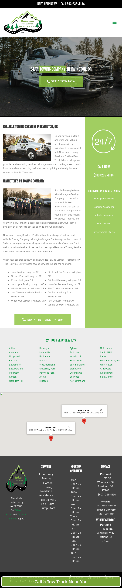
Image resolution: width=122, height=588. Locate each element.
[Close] (69, 427)
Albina (12, 348)
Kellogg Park (106, 372)
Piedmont (14, 372)
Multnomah (106, 348)
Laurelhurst (15, 364)
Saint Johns (106, 376)
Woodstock (75, 356)
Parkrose (74, 352)
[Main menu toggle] (114, 22)
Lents (103, 356)
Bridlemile (44, 356)
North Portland (77, 380)
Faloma (43, 360)
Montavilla (44, 352)
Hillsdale (43, 380)
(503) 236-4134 (104, 175)
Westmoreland (47, 364)
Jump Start (48, 508)
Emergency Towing (104, 198)
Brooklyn (44, 348)
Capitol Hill (106, 352)
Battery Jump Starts (104, 231)
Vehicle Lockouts (104, 214)
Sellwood (74, 376)
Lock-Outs (47, 503)
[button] (51, 439)
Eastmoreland (77, 364)
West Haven (106, 364)
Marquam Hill (16, 380)
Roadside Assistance (103, 206)
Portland (13, 360)
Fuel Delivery (103, 223)
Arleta (42, 376)
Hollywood (14, 356)
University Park (47, 368)
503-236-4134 (76, 4)
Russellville (75, 360)
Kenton (13, 376)
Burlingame (76, 372)
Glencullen (75, 368)
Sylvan (73, 348)
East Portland (16, 368)
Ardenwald (105, 368)
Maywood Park (46, 372)
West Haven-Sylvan (110, 360)
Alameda (13, 352)
